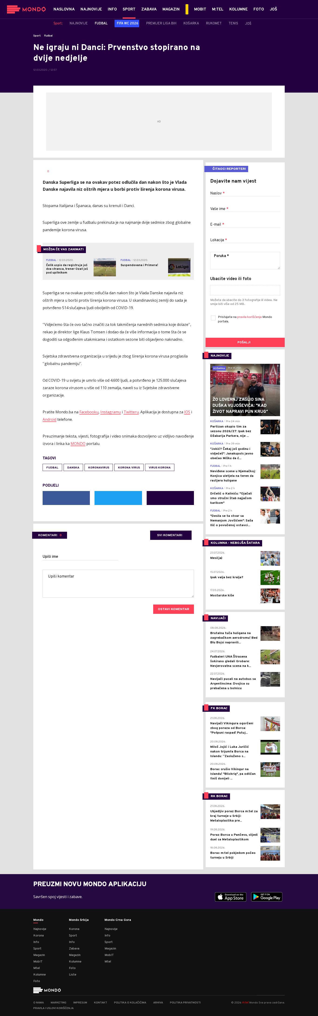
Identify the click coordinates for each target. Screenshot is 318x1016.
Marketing (58, 1003)
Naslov (217, 193)
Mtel (36, 968)
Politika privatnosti (185, 1003)
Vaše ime (219, 209)
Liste (72, 975)
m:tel (245, 1002)
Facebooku (88, 411)
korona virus (129, 468)
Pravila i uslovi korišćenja (53, 1008)
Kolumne (39, 975)
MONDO (78, 443)
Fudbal (48, 36)
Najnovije (39, 929)
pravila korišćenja (249, 317)
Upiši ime (50, 557)
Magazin (39, 955)
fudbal (52, 468)
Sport (37, 36)
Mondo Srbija (79, 920)
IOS (187, 411)
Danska (73, 468)
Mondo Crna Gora (118, 920)
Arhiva (158, 1003)
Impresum (80, 1003)
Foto (36, 981)
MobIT (38, 962)
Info (36, 942)
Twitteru (131, 411)
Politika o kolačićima (130, 1003)
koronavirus (98, 468)
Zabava (74, 949)
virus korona (160, 468)
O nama (38, 1003)
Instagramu (110, 411)
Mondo (38, 920)
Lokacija (218, 240)
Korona (38, 936)
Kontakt (100, 1003)
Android (49, 419)
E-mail (217, 225)
